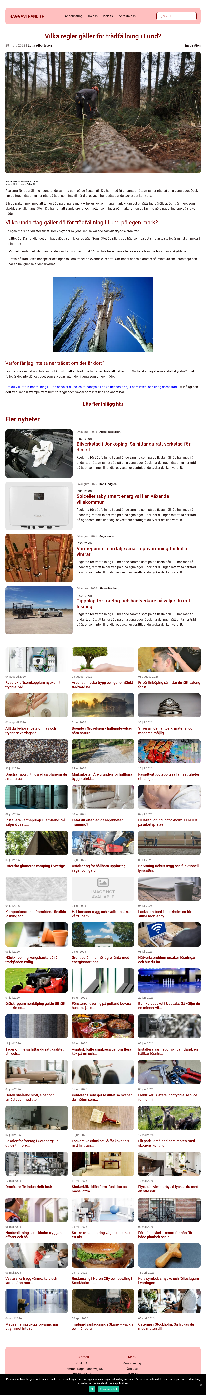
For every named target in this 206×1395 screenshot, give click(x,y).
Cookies (107, 16)
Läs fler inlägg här (103, 404)
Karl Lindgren (108, 484)
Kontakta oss (126, 16)
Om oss (92, 16)
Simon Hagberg (109, 588)
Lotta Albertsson (40, 45)
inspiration (193, 45)
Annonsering (74, 16)
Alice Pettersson (110, 431)
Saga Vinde (106, 536)
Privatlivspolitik (108, 1389)
